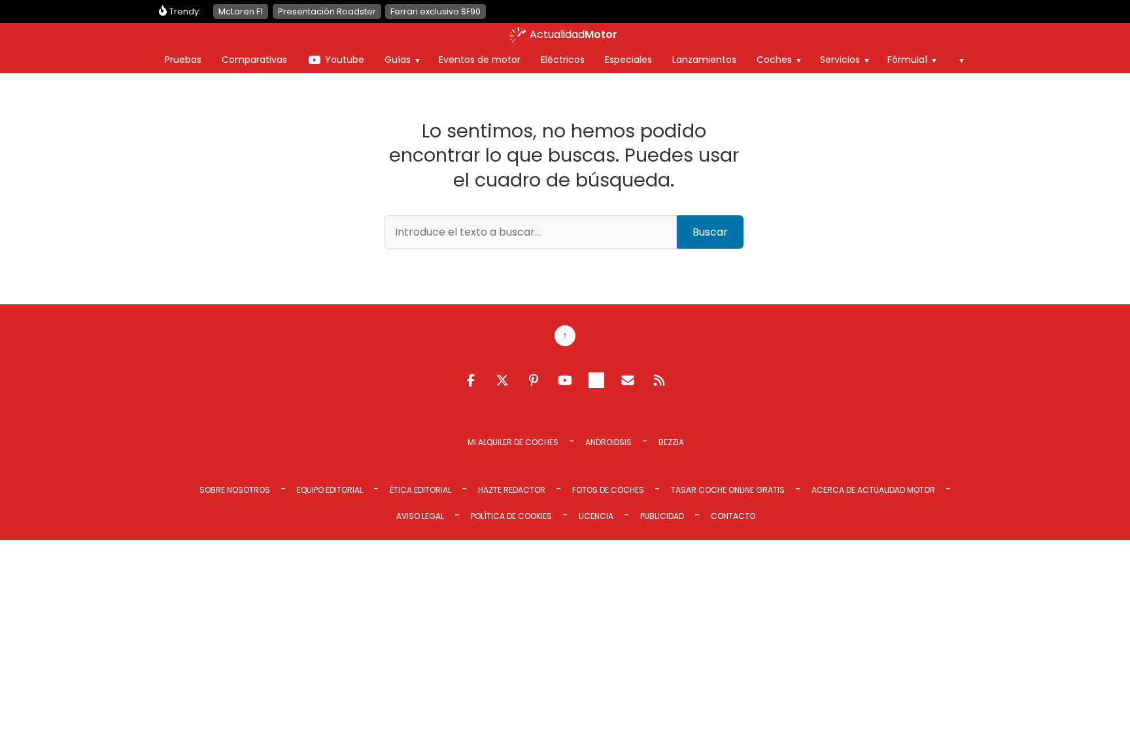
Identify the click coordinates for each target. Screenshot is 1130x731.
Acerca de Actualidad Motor (873, 489)
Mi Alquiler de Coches (513, 442)
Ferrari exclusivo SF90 (435, 11)
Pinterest (533, 380)
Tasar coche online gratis (728, 489)
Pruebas (183, 59)
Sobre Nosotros (234, 489)
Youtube (344, 59)
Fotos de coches (608, 489)
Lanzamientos (704, 59)
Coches (774, 59)
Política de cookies (511, 516)
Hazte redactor (511, 489)
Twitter (502, 380)
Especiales (628, 59)
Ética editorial (420, 489)
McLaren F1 (240, 11)
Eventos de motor (480, 59)
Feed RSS (659, 380)
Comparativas (254, 59)
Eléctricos (563, 59)
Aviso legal (420, 516)
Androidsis (608, 442)
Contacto (733, 516)
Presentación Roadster (327, 11)
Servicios (840, 59)
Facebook (471, 380)
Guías (398, 59)
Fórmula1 (907, 59)
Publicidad (662, 516)
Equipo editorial (330, 489)
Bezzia (671, 442)
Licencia (596, 516)
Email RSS (628, 380)
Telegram (596, 380)
